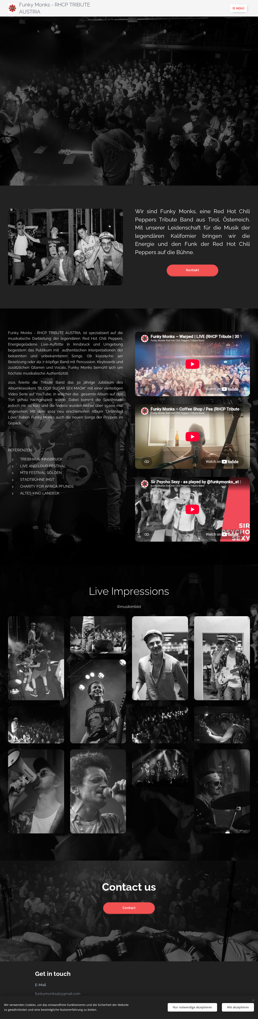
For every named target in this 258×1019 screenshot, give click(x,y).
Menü (240, 8)
